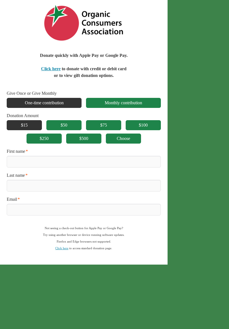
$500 (83, 138)
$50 (64, 125)
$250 (44, 138)
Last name (16, 175)
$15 (24, 125)
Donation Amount (23, 115)
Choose (123, 138)
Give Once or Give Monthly (32, 93)
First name (16, 151)
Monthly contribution (123, 102)
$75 (103, 125)
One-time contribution (44, 102)
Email (12, 199)
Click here (51, 68)
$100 (143, 125)
